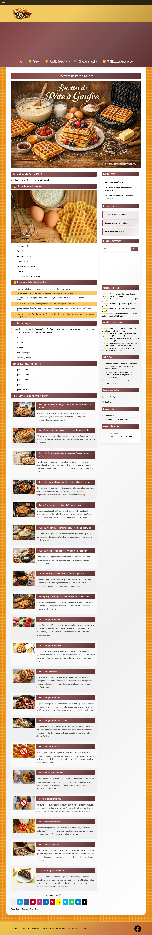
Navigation (14, 928)
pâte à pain (22, 389)
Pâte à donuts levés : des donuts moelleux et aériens (121, 189)
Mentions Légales (65, 928)
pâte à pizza (22, 384)
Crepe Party (110, 397)
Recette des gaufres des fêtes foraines (53, 720)
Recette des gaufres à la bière (50, 645)
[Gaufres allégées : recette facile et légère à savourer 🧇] (24, 622)
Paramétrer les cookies (80, 928)
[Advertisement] (76, 41)
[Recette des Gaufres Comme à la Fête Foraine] (24, 723)
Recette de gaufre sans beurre (50, 746)
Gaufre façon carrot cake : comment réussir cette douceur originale (64, 430)
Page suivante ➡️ (53, 895)
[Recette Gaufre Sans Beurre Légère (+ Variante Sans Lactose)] (24, 751)
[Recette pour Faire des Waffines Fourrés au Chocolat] (24, 849)
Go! (134, 249)
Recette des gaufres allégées (49, 619)
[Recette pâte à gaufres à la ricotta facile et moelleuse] (24, 458)
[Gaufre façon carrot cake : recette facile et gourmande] (24, 435)
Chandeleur (109, 416)
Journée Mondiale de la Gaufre (116, 419)
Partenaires (27, 928)
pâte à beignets (23, 374)
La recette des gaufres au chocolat (51, 870)
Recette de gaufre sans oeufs (49, 821)
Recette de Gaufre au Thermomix (51, 772)
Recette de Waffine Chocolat (49, 844)
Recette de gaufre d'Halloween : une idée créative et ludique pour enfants (65, 482)
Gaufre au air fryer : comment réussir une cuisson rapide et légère (63, 573)
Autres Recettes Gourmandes (116, 214)
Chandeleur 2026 (111, 433)
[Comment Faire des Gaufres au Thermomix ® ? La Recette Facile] (24, 777)
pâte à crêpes (23, 369)
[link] (21, 61)
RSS (21, 928)
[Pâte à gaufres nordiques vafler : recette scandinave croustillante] (24, 409)
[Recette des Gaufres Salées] (24, 676)
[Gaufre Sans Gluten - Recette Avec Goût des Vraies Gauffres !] (24, 803)
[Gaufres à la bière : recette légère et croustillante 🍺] (24, 648)
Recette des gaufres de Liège (49, 697)
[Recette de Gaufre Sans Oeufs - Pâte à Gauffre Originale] (24, 826)
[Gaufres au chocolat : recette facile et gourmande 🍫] (24, 875)
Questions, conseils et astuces (116, 223)
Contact (35, 928)
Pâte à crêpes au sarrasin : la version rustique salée (119, 197)
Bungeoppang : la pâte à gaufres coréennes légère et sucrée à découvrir (65, 596)
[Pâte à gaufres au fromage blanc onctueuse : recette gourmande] (24, 532)
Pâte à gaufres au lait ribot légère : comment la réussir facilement (63, 550)
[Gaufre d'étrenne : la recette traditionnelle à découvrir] (24, 509)
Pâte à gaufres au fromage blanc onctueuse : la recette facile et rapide (65, 527)
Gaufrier (108, 402)
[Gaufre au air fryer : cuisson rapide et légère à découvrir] (24, 578)
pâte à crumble (23, 379)
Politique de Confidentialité (48, 928)
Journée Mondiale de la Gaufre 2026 (119, 437)
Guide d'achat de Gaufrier (115, 182)
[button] (13, 902)
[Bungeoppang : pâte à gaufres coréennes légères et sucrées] (24, 601)
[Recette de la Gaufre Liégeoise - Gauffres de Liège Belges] (24, 702)
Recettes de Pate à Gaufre (115, 231)
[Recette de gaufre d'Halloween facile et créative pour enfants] (24, 487)
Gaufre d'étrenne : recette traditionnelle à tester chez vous (60, 505)
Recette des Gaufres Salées (49, 671)
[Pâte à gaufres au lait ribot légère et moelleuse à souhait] (24, 555)
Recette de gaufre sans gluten (50, 798)
